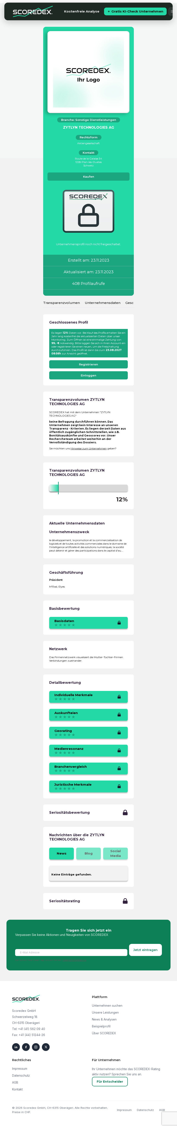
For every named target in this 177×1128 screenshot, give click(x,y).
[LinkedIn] (16, 1047)
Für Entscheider (110, 1082)
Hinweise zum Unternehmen (89, 448)
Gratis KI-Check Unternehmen (137, 11)
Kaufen (88, 176)
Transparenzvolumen (61, 303)
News (61, 853)
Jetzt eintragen (145, 950)
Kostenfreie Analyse (81, 11)
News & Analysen (104, 1019)
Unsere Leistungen (105, 1012)
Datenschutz (21, 1075)
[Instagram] (36, 1047)
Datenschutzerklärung (74, 960)
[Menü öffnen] (172, 11)
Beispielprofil (101, 1026)
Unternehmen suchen (107, 1005)
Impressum (19, 1068)
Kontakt (17, 1089)
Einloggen (88, 375)
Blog (89, 853)
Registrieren (88, 364)
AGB (15, 1082)
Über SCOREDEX (104, 1033)
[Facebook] (26, 1047)
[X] (46, 1047)
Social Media (115, 853)
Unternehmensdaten (102, 303)
